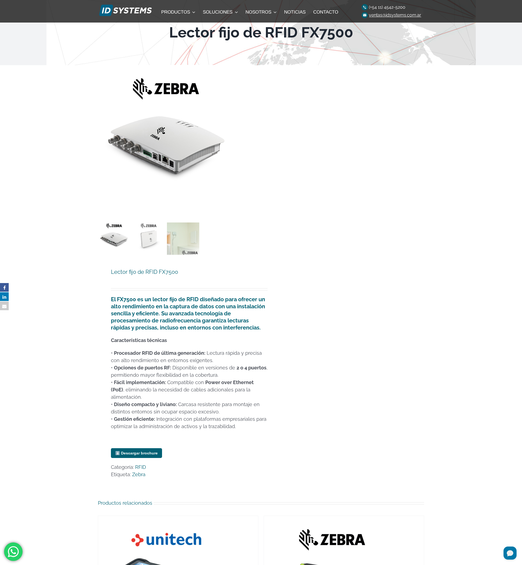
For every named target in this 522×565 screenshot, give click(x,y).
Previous (102, 143)
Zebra (138, 474)
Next (250, 143)
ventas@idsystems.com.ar (395, 15)
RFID (140, 467)
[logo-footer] (125, 6)
